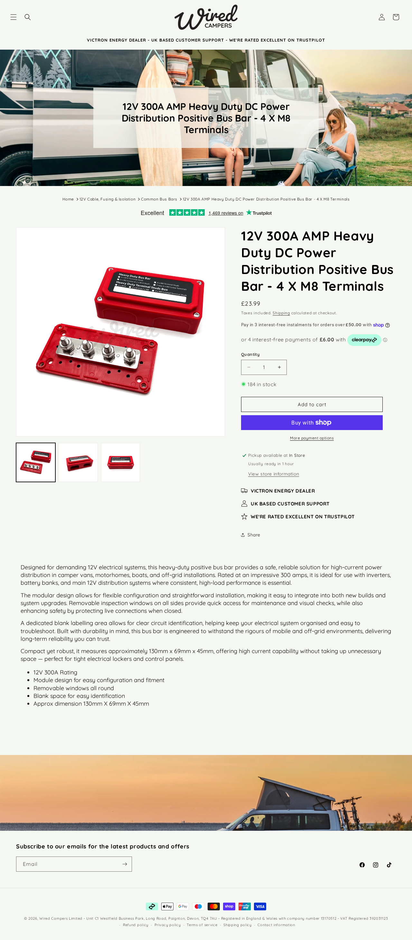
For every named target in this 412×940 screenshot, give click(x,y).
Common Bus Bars (159, 199)
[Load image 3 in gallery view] (120, 462)
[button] (13, 17)
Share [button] (254, 535)
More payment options (312, 438)
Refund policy (135, 925)
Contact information (276, 925)
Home (68, 199)
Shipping (281, 312)
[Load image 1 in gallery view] (35, 462)
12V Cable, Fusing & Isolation (108, 199)
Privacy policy (167, 925)
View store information (273, 474)
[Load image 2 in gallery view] (78, 462)
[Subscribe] (124, 864)
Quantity (250, 354)
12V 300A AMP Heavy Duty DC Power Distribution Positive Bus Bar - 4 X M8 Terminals (266, 199)
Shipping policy (237, 925)
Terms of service (202, 925)
